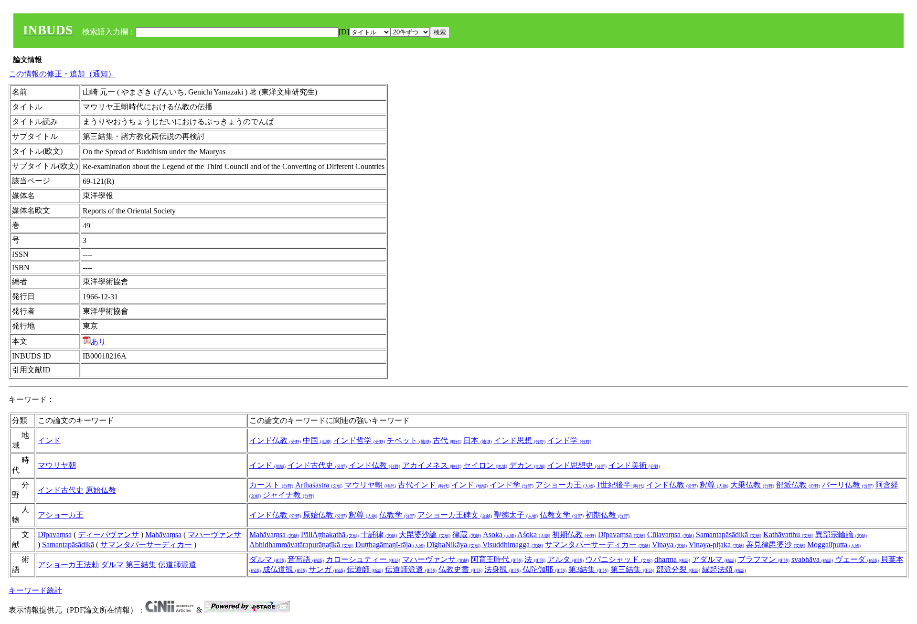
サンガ (327, 569)
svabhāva (812, 559)
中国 (317, 440)
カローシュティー (363, 559)
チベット (409, 440)
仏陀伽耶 (544, 569)
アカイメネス (431, 465)
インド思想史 (577, 465)
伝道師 (365, 569)
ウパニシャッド (619, 559)
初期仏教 (607, 515)
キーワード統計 (35, 590)
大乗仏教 (752, 485)
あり (98, 342)
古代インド (423, 485)
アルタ (565, 559)
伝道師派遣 (177, 565)
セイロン (485, 465)
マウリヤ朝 (57, 465)
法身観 (502, 569)
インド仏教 (275, 440)
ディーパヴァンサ (108, 534)
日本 (477, 440)
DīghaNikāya (453, 544)
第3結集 (588, 569)
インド (49, 440)
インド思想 (519, 440)
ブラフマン (763, 559)
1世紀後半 (620, 485)
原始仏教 (100, 490)
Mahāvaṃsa (163, 534)
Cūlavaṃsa (670, 534)
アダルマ (714, 559)
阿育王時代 (496, 559)
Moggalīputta (834, 544)
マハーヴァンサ (214, 534)
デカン (527, 465)
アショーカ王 (565, 485)
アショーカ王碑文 (454, 515)
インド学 (569, 440)
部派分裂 (678, 569)
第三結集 (141, 565)
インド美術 (634, 465)
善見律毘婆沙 (775, 544)
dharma (672, 559)
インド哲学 (359, 440)
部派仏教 (798, 485)
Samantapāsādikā (68, 544)
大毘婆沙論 (424, 534)
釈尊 (714, 485)
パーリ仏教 (848, 485)
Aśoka (533, 534)
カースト (271, 485)
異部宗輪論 (841, 534)
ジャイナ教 (288, 495)
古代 (447, 440)
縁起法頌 (724, 569)
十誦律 (379, 534)
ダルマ (112, 565)
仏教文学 (562, 515)
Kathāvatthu (788, 534)
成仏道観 (285, 569)
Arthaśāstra (318, 485)
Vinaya (669, 544)
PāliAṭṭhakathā (330, 534)
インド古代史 (317, 465)
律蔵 (466, 534)
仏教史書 (460, 569)
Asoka (499, 534)
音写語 (306, 559)
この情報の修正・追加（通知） (62, 74)
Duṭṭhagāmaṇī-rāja (390, 544)
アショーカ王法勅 (68, 565)
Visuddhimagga (512, 544)
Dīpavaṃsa (55, 534)
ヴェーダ (857, 559)
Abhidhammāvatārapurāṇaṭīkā (301, 544)
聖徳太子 (516, 515)
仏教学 (397, 515)
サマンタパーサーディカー (146, 544)
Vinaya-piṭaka (716, 544)
